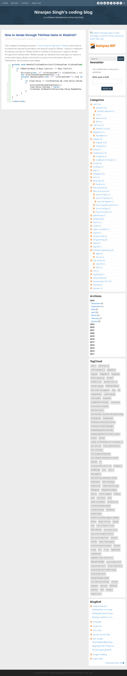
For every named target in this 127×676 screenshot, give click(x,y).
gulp (96, 170)
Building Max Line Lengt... (102, 609)
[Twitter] (117, 3)
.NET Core (98, 125)
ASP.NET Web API (105, 111)
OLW (109, 498)
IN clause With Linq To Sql (101, 466)
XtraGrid (109, 590)
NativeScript (99, 215)
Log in (91, 673)
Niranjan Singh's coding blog (63, 12)
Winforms (101, 118)
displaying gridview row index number (105, 434)
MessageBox (96, 474)
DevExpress (31, 39)
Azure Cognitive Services (107, 205)
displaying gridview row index (102, 430)
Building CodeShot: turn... (103, 617)
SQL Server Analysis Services (102, 534)
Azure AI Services (104, 198)
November (95, 303)
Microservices (100, 187)
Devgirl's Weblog (100, 654)
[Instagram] (101, 3)
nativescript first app (111, 486)
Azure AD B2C (103, 194)
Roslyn (93, 521)
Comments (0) (42, 39)
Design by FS (81, 673)
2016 (92, 345)
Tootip (93, 550)
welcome (103, 586)
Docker (97, 163)
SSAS (99, 267)
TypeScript (98, 274)
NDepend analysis (109, 490)
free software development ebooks (104, 458)
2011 (92, 354)
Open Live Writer (101, 229)
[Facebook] (120, 3)
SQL (92, 525)
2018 (92, 339)
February (95, 318)
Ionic (96, 177)
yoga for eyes (96, 594)
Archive (14, 3)
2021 (92, 330)
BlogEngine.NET (63, 673)
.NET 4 (93, 366)
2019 (92, 336)
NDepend (98, 219)
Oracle (97, 232)
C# (98, 115)
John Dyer (97, 630)
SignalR (97, 246)
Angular (97, 139)
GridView (98, 167)
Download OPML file (114, 663)
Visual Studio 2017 (102, 281)
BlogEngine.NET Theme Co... (104, 646)
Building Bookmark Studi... (103, 613)
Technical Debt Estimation (101, 546)
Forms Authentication (111, 446)
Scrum (100, 257)
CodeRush (101, 156)
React (96, 243)
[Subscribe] (111, 3)
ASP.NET (101, 108)
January (94, 321)
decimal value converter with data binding (107, 414)
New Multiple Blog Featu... (103, 642)
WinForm (94, 590)
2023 (92, 324)
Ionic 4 (111, 470)
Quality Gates (96, 514)
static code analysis (106, 542)
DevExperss (96, 418)
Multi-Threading (108, 482)
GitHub (94, 461)
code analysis (109, 394)
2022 (92, 327)
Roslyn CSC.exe (104, 521)
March (94, 315)
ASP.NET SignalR (97, 386)
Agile (99, 253)
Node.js (100, 184)
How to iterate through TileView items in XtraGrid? (41, 35)
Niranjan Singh (19, 39)
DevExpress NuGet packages (102, 426)
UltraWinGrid (96, 554)
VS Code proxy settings (100, 582)
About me (36, 3)
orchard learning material (100, 506)
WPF (99, 121)
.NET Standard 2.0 (98, 370)
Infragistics (99, 174)
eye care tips (96, 446)
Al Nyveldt (97, 622)
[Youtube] (108, 3)
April (93, 312)
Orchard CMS (100, 236)
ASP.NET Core (103, 128)
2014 (92, 351)
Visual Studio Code (100, 577)
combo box (115, 402)
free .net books (97, 450)
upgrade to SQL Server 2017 (102, 558)
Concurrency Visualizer (100, 406)
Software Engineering (103, 250)
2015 (92, 348)
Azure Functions (104, 212)
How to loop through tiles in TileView (53, 45)
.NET (97, 104)
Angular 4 (101, 142)
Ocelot (97, 226)
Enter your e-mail (101, 77)
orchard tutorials (97, 510)
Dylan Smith (98, 658)
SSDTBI (94, 542)
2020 (92, 333)
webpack (94, 586)
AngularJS (101, 146)
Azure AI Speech (105, 201)
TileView (117, 546)
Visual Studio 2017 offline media (103, 570)
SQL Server (99, 260)
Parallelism (101, 135)
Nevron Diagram (105, 494)
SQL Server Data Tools (99, 538)
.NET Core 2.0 (103, 366)
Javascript (98, 180)
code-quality (95, 398)
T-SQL (106, 550)
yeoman (97, 288)
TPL (99, 549)
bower (97, 149)
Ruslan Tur (97, 626)
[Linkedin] (104, 3)
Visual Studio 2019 (98, 574)
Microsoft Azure (101, 191)
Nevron (97, 222)
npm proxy (101, 498)
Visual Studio (99, 278)
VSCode (97, 285)
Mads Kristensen (100, 606)
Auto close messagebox (100, 390)
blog (113, 390)
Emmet (102, 438)
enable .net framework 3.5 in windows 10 (107, 442)
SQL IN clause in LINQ (105, 525)
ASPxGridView (112, 385)
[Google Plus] (114, 3)
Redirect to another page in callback (105, 518)
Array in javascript (97, 378)
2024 (96, 310)
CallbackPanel (96, 394)
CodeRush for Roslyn (106, 160)
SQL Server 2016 (110, 530)
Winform (113, 585)
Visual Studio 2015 (98, 566)
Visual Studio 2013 (114, 562)
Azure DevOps (103, 208)
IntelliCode (95, 470)
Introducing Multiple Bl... (102, 649)
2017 (92, 342)
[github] (98, 3)
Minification (95, 482)
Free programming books (100, 454)
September (96, 306)
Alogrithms (99, 132)
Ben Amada (98, 638)
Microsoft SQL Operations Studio (104, 478)
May (93, 309)
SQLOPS (100, 264)
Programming (100, 239)
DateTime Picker (97, 410)
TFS (96, 271)
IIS (100, 462)
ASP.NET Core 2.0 (110, 382)
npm (93, 498)
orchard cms (112, 502)
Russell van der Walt (101, 634)
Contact (25, 3)
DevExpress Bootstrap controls (103, 422)
